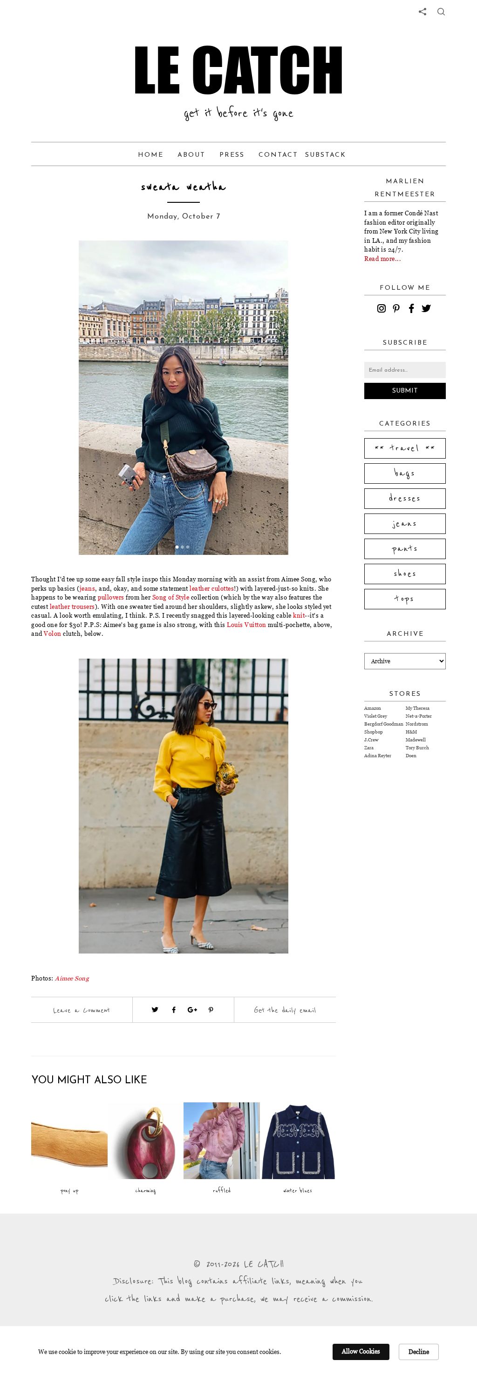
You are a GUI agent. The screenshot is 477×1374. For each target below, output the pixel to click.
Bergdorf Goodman (383, 724)
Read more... (382, 258)
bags (405, 473)
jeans (87, 588)
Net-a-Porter (419, 716)
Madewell (416, 740)
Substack (325, 155)
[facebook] (413, 310)
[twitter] (428, 310)
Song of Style (171, 597)
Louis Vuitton (246, 624)
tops (405, 599)
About (191, 155)
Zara (369, 748)
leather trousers (72, 606)
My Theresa (417, 708)
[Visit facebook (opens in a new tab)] (173, 1009)
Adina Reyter (377, 756)
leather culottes (212, 588)
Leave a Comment (81, 1010)
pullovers (111, 597)
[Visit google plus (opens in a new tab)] (192, 1009)
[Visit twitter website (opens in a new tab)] (155, 1009)
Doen (411, 756)
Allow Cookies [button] (361, 1351)
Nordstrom (417, 724)
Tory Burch (417, 748)
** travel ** (405, 448)
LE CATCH (238, 69)
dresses (405, 498)
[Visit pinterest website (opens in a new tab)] (65, 261)
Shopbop (373, 732)
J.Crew (371, 740)
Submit (405, 390)
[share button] (441, 11)
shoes (405, 574)
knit (299, 615)
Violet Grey (375, 716)
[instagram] (383, 310)
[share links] (422, 11)
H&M (411, 732)
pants (405, 548)
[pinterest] (398, 310)
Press (232, 155)
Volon (53, 633)
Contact (278, 155)
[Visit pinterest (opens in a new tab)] (211, 1009)
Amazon (372, 708)
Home (151, 155)
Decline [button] (419, 1351)
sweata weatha (183, 187)
